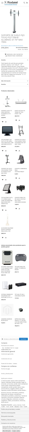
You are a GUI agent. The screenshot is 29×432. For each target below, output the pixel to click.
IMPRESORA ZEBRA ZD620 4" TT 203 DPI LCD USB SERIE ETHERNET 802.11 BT (21, 321)
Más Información (5, 81)
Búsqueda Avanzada (7, 416)
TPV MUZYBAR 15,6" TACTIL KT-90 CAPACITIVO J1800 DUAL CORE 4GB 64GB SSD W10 (7, 142)
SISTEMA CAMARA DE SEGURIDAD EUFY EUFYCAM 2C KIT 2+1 (7, 296)
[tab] (14, 60)
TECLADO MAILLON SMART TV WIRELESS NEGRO (20, 268)
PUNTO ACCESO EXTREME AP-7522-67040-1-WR (20, 112)
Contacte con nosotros (8, 423)
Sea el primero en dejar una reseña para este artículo (12, 45)
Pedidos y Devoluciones (8, 420)
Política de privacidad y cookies (10, 409)
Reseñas (3, 84)
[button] (2, 121)
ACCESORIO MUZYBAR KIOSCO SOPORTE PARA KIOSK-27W (7, 229)
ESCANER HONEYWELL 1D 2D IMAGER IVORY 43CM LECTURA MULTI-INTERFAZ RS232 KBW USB (7, 269)
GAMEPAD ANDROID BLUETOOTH (6, 319)
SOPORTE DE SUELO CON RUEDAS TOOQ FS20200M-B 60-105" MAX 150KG (20, 142)
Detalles (3, 60)
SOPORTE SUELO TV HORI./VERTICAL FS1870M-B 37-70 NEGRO (6, 113)
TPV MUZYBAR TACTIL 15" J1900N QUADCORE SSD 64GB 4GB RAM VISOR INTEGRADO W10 (7, 200)
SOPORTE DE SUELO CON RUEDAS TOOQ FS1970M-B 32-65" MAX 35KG (6, 171)
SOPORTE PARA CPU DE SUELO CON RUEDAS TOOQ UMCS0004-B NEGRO (20, 200)
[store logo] (11, 3)
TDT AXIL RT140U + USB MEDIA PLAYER (20, 295)
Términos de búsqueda (8, 413)
